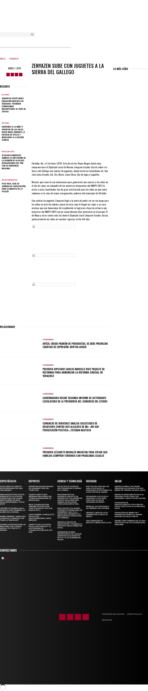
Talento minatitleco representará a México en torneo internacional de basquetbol (40, 497)
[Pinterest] (77, 153)
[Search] (32, 34)
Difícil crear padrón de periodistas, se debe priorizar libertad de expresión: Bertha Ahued (75, 345)
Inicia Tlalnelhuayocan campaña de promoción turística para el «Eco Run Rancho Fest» (40, 507)
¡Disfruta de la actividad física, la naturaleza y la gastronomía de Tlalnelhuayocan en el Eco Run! (40, 528)
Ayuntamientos (9, 180)
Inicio (2, 58)
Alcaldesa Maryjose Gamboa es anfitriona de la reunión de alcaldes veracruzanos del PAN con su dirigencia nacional (14, 162)
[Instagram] (12, 74)
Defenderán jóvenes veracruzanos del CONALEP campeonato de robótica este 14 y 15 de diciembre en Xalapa (69, 536)
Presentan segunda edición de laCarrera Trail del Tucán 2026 (41, 488)
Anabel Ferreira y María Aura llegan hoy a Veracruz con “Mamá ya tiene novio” (13, 518)
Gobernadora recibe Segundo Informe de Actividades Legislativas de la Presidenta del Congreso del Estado (75, 399)
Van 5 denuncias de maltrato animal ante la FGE (98, 522)
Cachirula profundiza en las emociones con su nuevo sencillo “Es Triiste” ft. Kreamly (13, 527)
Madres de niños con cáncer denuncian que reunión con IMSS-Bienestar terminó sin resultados (130, 488)
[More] (94, 153)
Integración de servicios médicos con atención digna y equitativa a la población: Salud (130, 505)
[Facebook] (8, 74)
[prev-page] (114, 75)
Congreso (14, 58)
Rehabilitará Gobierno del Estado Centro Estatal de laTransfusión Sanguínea (130, 523)
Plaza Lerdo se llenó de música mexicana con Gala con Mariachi (11, 488)
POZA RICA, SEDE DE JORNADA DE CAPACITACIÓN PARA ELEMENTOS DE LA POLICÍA (14, 187)
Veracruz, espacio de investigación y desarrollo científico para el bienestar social (69, 525)
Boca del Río (8, 151)
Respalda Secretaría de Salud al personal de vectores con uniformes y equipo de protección (130, 496)
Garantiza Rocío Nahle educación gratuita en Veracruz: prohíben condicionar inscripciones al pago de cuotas (14, 105)
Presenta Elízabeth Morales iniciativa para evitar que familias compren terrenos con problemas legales (75, 453)
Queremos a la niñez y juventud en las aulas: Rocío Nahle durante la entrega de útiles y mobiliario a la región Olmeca (13, 133)
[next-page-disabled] (115, 75)
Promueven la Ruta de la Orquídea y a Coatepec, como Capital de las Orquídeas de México (97, 499)
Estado (5, 95)
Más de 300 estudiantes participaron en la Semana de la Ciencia (69, 488)
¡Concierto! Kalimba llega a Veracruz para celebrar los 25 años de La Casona (12, 510)
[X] (16, 74)
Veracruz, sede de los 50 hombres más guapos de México (97, 514)
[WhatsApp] (86, 153)
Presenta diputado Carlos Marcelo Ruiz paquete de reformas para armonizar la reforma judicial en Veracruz (74, 372)
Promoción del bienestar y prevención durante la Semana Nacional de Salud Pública (128, 514)
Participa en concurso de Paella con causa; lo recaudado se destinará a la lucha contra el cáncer (99, 489)
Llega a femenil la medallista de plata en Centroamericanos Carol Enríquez (41, 517)
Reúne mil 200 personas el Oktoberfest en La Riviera (97, 507)
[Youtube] (20, 74)
